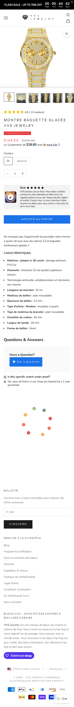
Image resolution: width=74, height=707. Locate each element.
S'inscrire (18, 524)
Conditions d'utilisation (17, 589)
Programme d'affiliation (17, 551)
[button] (37, 145)
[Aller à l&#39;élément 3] (33, 98)
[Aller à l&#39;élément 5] (57, 98)
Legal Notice (11, 583)
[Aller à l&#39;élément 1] (9, 97)
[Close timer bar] (72, 2)
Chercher (9, 564)
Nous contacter (13, 602)
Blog (6, 545)
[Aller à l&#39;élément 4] (45, 98)
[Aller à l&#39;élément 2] (21, 98)
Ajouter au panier (37, 219)
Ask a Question (27, 362)
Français (56, 669)
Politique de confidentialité (19, 577)
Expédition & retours (16, 570)
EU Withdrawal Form (16, 596)
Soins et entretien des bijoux (20, 558)
